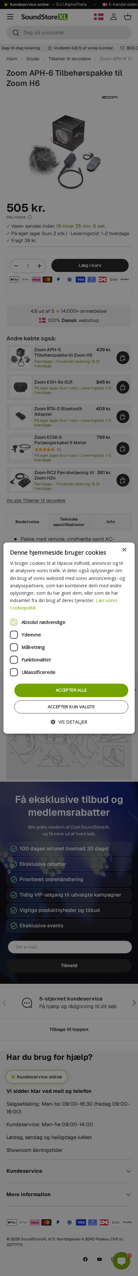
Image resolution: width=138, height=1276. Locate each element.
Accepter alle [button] (71, 690)
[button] (69, 722)
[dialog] (69, 638)
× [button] (124, 550)
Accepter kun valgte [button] (71, 707)
